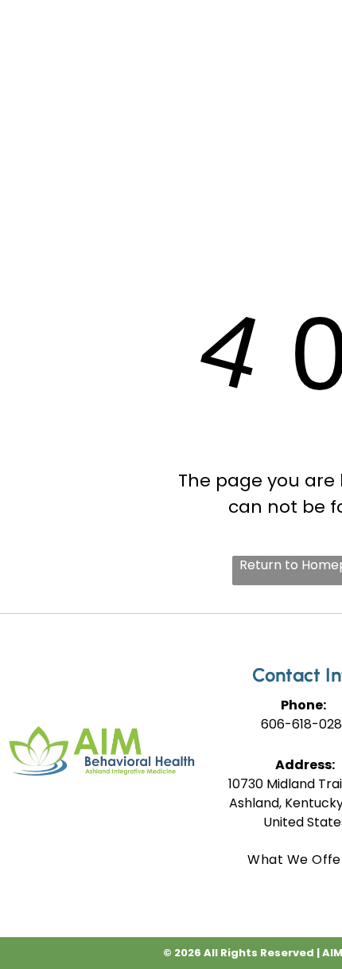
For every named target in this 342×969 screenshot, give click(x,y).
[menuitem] (259, 47)
